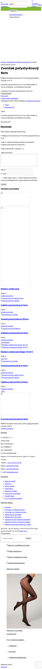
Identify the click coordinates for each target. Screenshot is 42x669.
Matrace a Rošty (11, 491)
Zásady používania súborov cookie (18, 524)
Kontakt (8, 507)
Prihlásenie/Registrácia (17, 657)
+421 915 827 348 (12, 466)
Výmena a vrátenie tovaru (15, 510)
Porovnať (12, 652)
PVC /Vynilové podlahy (14, 498)
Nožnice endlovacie (10, 289)
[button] (7, 296)
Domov (4, 62)
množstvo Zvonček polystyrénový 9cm (15, 91)
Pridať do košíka (6, 93)
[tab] (23, 105)
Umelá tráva (9, 496)
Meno (3, 170)
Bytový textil (9, 486)
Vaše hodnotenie (8, 149)
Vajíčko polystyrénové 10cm (14, 382)
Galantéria (11, 62)
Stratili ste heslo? (15, 15)
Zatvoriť (4, 667)
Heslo (12, 4)
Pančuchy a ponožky (13, 493)
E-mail (4, 174)
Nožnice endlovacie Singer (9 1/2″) (17, 352)
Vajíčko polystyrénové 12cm (14, 305)
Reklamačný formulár (13, 517)
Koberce (8, 484)
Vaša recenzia (7, 153)
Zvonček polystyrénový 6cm (14, 419)
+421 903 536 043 (12, 469)
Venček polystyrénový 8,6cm (15, 319)
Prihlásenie (13, 10)
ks (32, 91)
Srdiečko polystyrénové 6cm (14, 333)
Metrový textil (10, 481)
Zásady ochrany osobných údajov (17, 522)
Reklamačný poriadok (13, 515)
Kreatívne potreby (22, 62)
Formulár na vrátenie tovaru (15, 512)
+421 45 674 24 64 (14, 463)
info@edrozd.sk (12, 472)
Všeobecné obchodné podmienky (18, 519)
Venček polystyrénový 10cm (14, 365)
